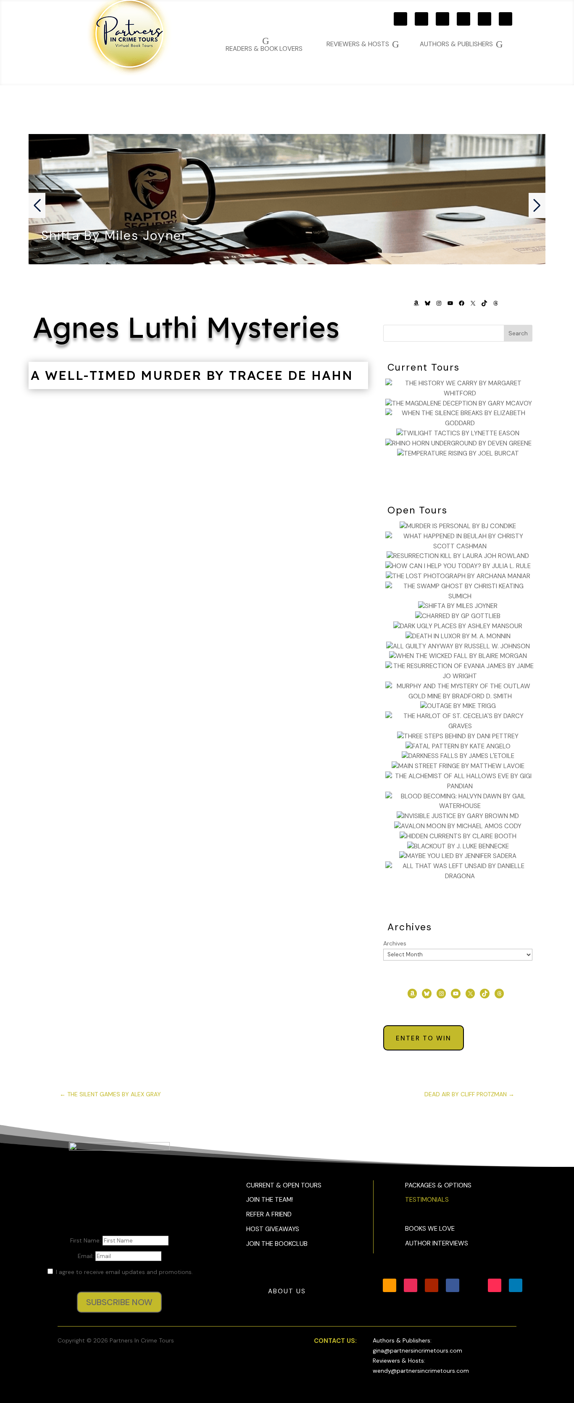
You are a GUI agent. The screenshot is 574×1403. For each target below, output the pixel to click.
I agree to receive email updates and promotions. (123, 1272)
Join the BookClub (277, 1244)
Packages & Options (438, 1185)
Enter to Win (423, 1038)
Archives (394, 943)
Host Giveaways (272, 1229)
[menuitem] (461, 44)
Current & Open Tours (283, 1185)
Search (518, 333)
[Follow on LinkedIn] (515, 1285)
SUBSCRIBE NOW (119, 1302)
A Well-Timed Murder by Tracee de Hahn (192, 375)
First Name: (86, 1240)
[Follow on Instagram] (421, 19)
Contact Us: (335, 1341)
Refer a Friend (269, 1214)
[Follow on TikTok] (505, 19)
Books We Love (430, 1228)
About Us (287, 1291)
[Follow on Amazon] (400, 19)
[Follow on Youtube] (442, 19)
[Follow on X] (484, 19)
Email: (86, 1256)
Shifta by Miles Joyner (114, 235)
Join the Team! (269, 1199)
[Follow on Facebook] (463, 19)
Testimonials (427, 1199)
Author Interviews (436, 1243)
